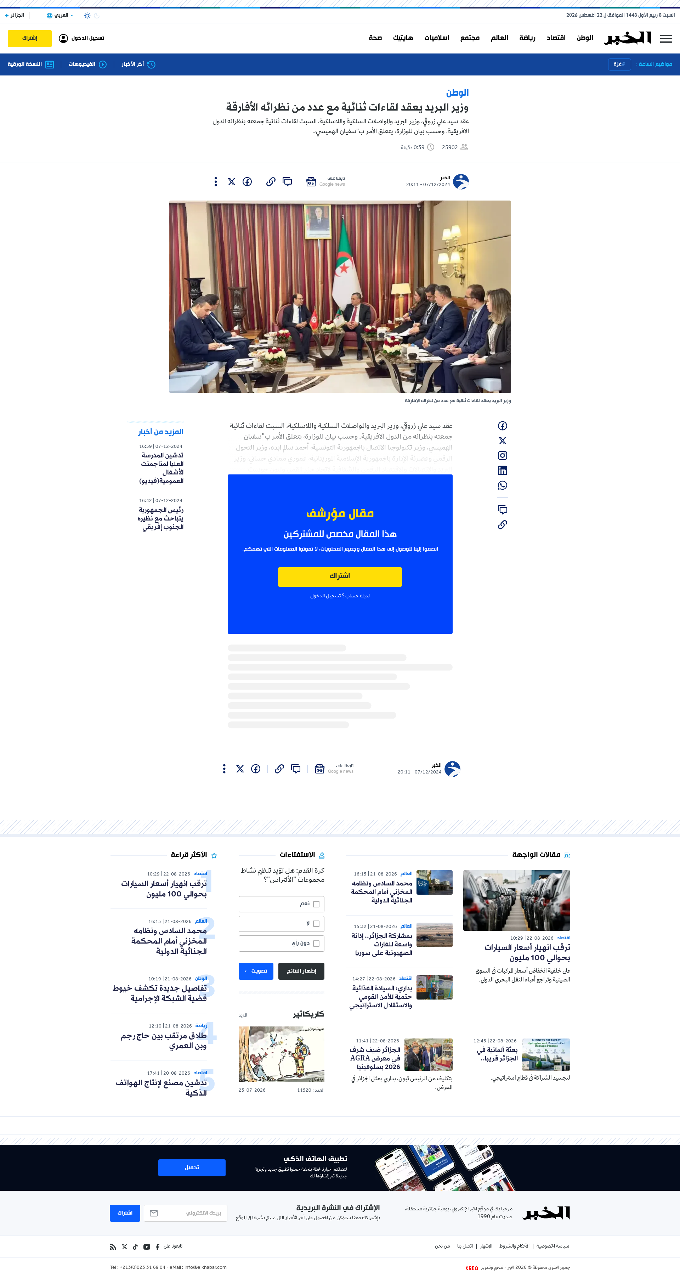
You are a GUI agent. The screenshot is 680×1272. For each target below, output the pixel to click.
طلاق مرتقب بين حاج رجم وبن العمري (164, 1041)
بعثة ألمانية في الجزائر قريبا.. (497, 1054)
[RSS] (113, 1247)
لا (308, 924)
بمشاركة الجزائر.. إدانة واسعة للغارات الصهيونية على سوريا (382, 945)
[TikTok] (135, 1247)
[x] (232, 181)
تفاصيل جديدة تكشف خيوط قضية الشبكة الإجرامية (160, 993)
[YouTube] (146, 1247)
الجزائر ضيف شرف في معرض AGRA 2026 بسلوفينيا (375, 1059)
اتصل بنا (465, 1246)
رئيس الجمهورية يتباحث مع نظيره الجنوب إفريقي (160, 519)
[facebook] (247, 181)
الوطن (585, 38)
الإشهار (486, 1246)
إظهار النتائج (301, 971)
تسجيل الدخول (325, 596)
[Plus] (216, 181)
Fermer (666, 38)
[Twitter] (124, 1247)
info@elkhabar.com (206, 1268)
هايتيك (403, 38)
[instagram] (502, 455)
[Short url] (271, 181)
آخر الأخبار (132, 64)
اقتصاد (556, 38)
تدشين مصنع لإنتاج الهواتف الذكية (161, 1088)
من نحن (442, 1246)
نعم (305, 904)
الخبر (445, 178)
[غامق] (97, 15)
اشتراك (340, 576)
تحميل (192, 1168)
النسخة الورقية (25, 64)
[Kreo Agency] (473, 1268)
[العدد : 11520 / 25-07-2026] (281, 1054)
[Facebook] (157, 1247)
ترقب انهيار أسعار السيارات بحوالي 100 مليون (527, 953)
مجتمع (470, 38)
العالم (499, 38)
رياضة (528, 38)
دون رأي (301, 943)
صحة (375, 38)
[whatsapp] (502, 485)
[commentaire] (287, 181)
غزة (618, 64)
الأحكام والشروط (514, 1246)
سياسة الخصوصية (553, 1246)
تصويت (259, 971)
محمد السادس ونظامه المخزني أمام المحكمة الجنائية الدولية (381, 892)
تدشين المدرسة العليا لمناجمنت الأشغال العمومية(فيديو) (161, 468)
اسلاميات (437, 38)
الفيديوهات (82, 64)
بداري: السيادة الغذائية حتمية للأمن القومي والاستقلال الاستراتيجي (380, 997)
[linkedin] (502, 470)
